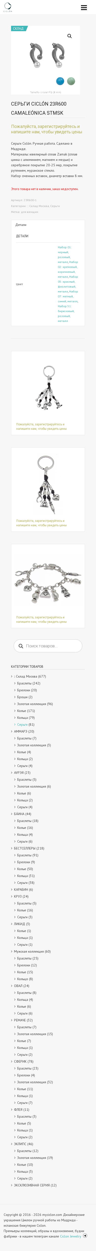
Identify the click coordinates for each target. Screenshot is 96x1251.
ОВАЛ (18, 986)
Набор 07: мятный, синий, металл (68, 296)
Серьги (55, 206)
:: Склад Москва (38, 206)
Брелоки (23, 690)
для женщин (29, 212)
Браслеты (24, 683)
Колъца (22, 999)
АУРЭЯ (19, 772)
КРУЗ (18, 896)
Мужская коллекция (29, 951)
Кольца (22, 717)
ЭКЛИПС (20, 1144)
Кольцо (22, 979)
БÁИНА (19, 814)
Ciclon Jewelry (71, 1236)
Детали (20, 224)
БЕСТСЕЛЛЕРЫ (24, 848)
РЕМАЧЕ (20, 1020)
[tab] (48, 225)
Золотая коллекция (31, 704)
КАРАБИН (21, 889)
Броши (22, 697)
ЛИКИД (19, 924)
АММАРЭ (20, 731)
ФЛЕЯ (18, 1109)
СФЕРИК (20, 1061)
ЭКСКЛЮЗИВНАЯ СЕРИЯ (32, 1185)
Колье (21, 711)
